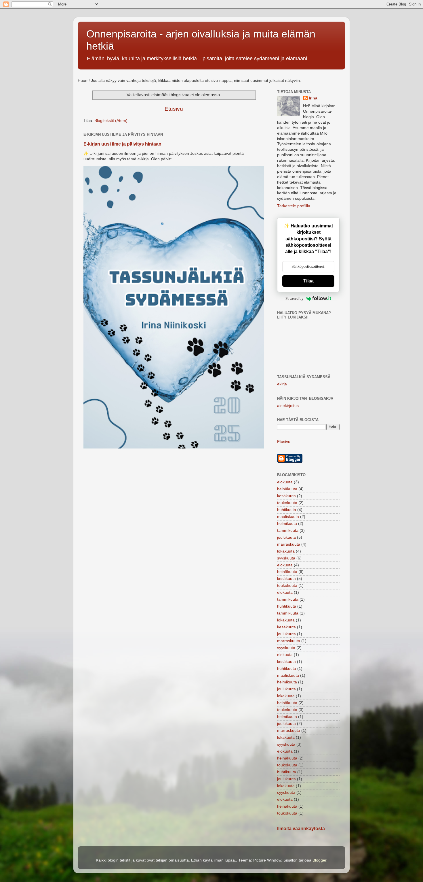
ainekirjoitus (288, 406)
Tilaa (308, 280)
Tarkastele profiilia (293, 206)
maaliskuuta (288, 516)
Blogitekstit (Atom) (110, 120)
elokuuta (285, 482)
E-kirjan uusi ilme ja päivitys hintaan (122, 144)
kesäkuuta (286, 496)
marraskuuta (288, 544)
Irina (313, 98)
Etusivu (174, 109)
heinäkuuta (287, 489)
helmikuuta (287, 523)
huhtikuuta (286, 510)
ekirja (282, 384)
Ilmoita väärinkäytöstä (301, 828)
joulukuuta (286, 537)
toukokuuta (287, 503)
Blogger (319, 860)
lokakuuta (286, 551)
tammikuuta (287, 530)
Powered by (294, 298)
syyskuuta (286, 558)
